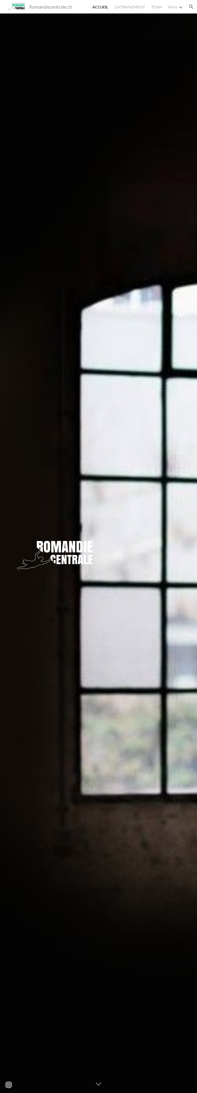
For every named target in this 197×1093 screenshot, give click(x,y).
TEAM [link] (156, 7)
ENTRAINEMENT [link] (130, 7)
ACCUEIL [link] (100, 7)
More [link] (173, 7)
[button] (191, 7)
